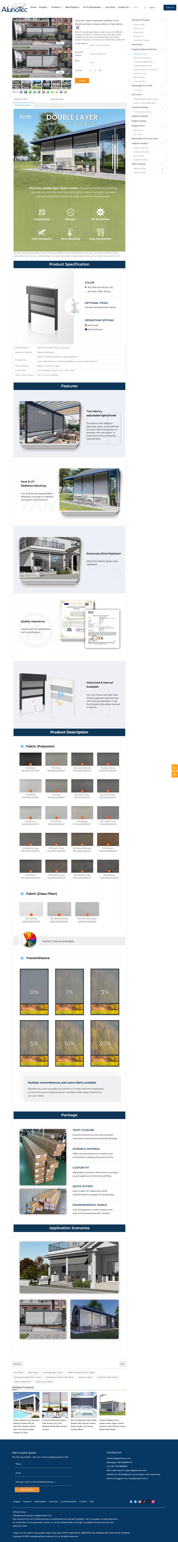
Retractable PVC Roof (142, 86)
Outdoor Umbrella (140, 116)
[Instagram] (153, 1501)
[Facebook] (131, 1501)
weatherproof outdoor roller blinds (59, 1377)
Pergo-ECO (138, 32)
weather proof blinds (44, 1382)
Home (33, 7)
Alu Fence (138, 134)
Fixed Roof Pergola (142, 40)
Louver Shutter (140, 172)
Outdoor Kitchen (139, 121)
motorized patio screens (53, 1372)
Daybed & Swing (140, 160)
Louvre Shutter (140, 81)
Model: (17, 99)
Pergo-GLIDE (139, 24)
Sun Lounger (139, 156)
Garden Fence (138, 126)
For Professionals (92, 7)
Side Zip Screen (140, 54)
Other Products (138, 164)
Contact (83, 1501)
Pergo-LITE (138, 36)
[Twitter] (148, 1501)
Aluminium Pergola (140, 20)
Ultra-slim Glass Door (142, 58)
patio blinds (18, 1372)
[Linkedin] (135, 1501)
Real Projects (72, 7)
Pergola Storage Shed (143, 66)
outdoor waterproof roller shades (81, 1372)
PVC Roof (138, 90)
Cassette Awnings (140, 107)
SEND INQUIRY (27, 1490)
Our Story (110, 7)
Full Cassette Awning (142, 112)
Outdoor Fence (140, 73)
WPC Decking (139, 77)
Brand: (53, 99)
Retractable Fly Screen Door (145, 139)
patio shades (33, 1372)
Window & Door (140, 169)
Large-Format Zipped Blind (145, 103)
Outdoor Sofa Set (141, 148)
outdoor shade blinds (22, 1382)
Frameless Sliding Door (143, 62)
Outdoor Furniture (140, 143)
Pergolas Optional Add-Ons (144, 49)
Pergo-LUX (138, 28)
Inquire (82, 80)
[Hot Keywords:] (145, 7)
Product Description (23, 105)
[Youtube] (140, 1501)
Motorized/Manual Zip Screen (146, 99)
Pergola (43, 7)
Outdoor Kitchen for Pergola (145, 69)
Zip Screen (137, 94)
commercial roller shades (107, 1377)
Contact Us (123, 7)
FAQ (92, 1501)
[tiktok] (144, 1501)
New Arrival (137, 44)
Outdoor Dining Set (141, 152)
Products (56, 7)
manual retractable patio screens (27, 1377)
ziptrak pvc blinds (85, 1377)
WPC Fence (139, 130)
